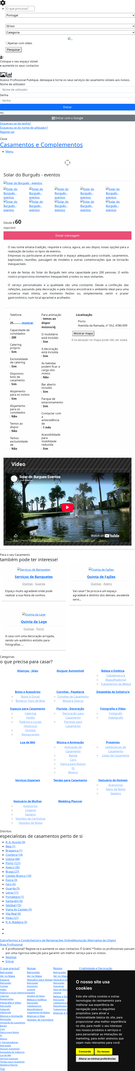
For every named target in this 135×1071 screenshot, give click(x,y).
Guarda (40, 584)
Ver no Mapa (7, 976)
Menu (9, 151)
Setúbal (13, 905)
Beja (10, 846)
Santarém (14, 901)
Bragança (14, 850)
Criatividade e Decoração (95, 968)
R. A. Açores (15, 842)
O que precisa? (10, 968)
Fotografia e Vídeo (10, 1002)
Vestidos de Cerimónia (40, 1019)
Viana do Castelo (19, 909)
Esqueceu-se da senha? (15, 123)
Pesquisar (13, 50)
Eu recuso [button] (103, 1051)
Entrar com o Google (69, 118)
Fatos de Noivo (60, 989)
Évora (11, 880)
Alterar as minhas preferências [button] (97, 1058)
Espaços (4, 979)
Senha (4, 95)
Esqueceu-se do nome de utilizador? (24, 128)
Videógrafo (5, 1012)
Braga (12, 872)
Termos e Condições (21, 940)
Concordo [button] (85, 1051)
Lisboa (13, 859)
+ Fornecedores (9, 1042)
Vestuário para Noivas (40, 979)
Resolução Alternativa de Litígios (94, 940)
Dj (1, 1035)
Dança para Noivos (9, 1032)
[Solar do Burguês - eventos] (67, 184)
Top (2, 1069)
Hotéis (3, 989)
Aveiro (108, 584)
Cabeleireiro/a (34, 1006)
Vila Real (13, 914)
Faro (11, 884)
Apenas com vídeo (20, 43)
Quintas (27, 584)
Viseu (12, 918)
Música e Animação (11, 1016)
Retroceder (6, 972)
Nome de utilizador (12, 84)
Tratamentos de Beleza (38, 1012)
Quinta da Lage (34, 621)
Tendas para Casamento (12, 1061)
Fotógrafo (5, 1009)
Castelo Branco (18, 876)
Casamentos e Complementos (41, 144)
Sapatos (31, 992)
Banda (3, 1025)
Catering (4, 996)
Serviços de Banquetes (34, 576)
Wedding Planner (9, 1064)
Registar (11, 957)
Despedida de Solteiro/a (12, 1052)
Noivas (31, 968)
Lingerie (31, 989)
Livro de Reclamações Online (54, 940)
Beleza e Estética (37, 999)
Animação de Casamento (12, 1022)
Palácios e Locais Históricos (13, 992)
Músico (3, 1038)
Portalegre (15, 897)
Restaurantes (7, 999)
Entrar (67, 107)
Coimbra (14, 855)
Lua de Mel (5, 1055)
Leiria (12, 893)
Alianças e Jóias (36, 1016)
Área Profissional (11, 944)
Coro (2, 1029)
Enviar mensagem (67, 235)
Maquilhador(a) (35, 1009)
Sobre (4, 940)
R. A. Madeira (16, 922)
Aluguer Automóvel (10, 1048)
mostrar (27, 323)
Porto (40, 629)
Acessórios (32, 986)
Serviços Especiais (9, 1058)
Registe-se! (7, 132)
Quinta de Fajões (101, 576)
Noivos (57, 968)
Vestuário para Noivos (66, 979)
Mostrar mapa (83, 333)
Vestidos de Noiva (36, 996)
